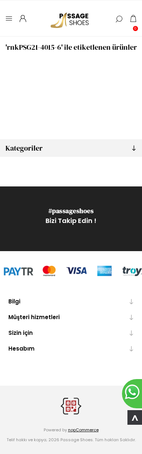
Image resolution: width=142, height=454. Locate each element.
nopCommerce (83, 430)
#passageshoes (71, 210)
